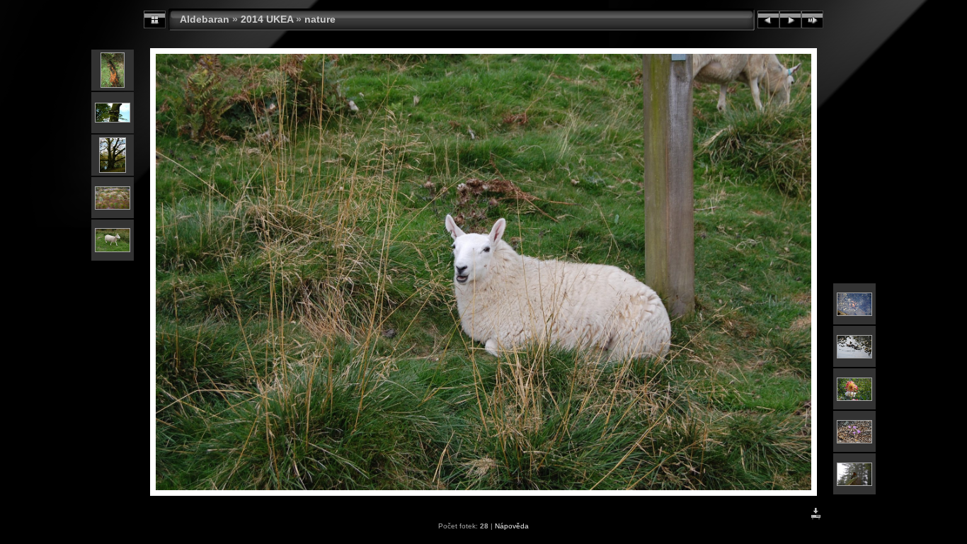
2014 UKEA (267, 19)
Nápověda (512, 526)
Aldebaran (204, 19)
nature (320, 19)
